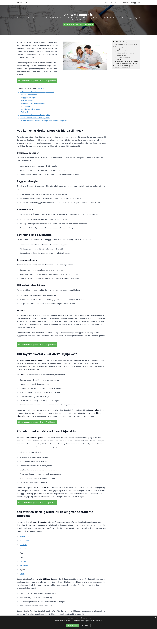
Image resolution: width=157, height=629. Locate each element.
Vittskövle (24, 565)
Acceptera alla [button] (72, 625)
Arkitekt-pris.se (24, 2)
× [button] (155, 617)
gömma (40, 88)
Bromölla (23, 549)
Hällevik (23, 561)
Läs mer (96, 622)
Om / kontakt (124, 2)
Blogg (133, 2)
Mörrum (23, 544)
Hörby (22, 574)
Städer (113, 2)
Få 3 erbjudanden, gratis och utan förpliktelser (78, 24)
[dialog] (78, 622)
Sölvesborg (24, 536)
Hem (107, 2)
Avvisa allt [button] (85, 625)
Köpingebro (24, 540)
